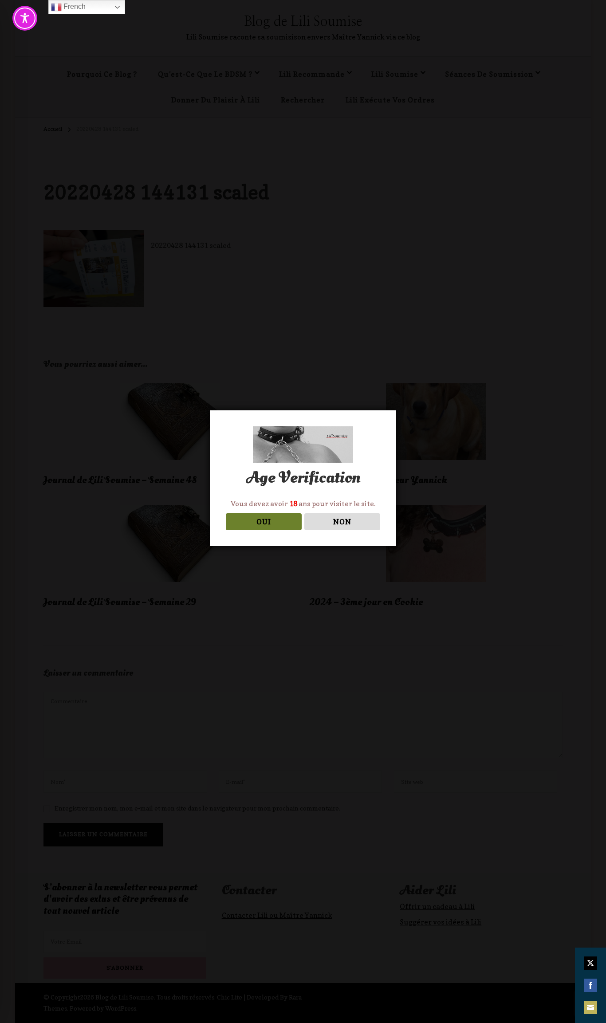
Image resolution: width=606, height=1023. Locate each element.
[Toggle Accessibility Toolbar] (24, 18)
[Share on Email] (590, 1007)
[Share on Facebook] (590, 985)
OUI (263, 521)
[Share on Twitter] (590, 963)
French (74, 6)
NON (342, 521)
